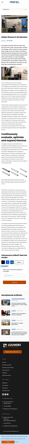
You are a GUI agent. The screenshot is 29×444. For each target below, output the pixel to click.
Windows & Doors (6, 375)
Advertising (5, 385)
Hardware (4, 372)
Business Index (6, 390)
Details (17, 441)
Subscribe (14, 282)
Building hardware (6, 365)
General (3, 40)
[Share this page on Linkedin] (12, 262)
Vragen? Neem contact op (11, 351)
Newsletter (5, 388)
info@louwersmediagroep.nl (10, 408)
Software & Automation (8, 367)
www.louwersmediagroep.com (11, 431)
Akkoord (8, 442)
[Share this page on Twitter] (3, 262)
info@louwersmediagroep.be (11, 425)
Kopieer (19, 262)
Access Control (5, 370)
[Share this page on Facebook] (7, 262)
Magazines (4, 382)
